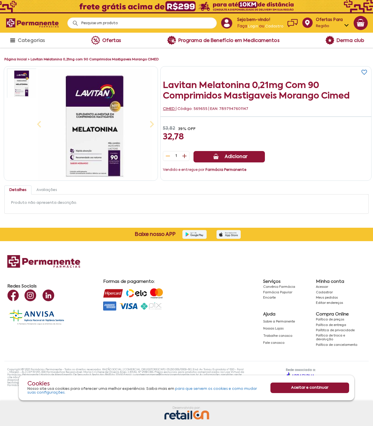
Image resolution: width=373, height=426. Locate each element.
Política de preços (330, 319)
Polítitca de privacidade (335, 330)
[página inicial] (32, 23)
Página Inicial (15, 59)
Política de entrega (331, 325)
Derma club (350, 40)
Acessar (322, 287)
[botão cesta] (361, 23)
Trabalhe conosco (277, 336)
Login (253, 26)
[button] (21, 83)
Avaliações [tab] (46, 190)
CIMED (169, 109)
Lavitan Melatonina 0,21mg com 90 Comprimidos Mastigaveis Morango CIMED (95, 59)
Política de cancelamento (336, 345)
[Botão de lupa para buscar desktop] (73, 21)
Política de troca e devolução (330, 337)
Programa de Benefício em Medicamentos (228, 40)
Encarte (269, 297)
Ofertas (111, 40)
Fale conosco (273, 343)
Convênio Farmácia (279, 287)
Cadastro (274, 26)
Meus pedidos (327, 297)
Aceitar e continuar (309, 388)
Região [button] (323, 26)
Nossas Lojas (273, 328)
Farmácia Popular (277, 292)
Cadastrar (324, 292)
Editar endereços (329, 303)
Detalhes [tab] (18, 190)
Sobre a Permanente (279, 321)
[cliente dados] (227, 23)
